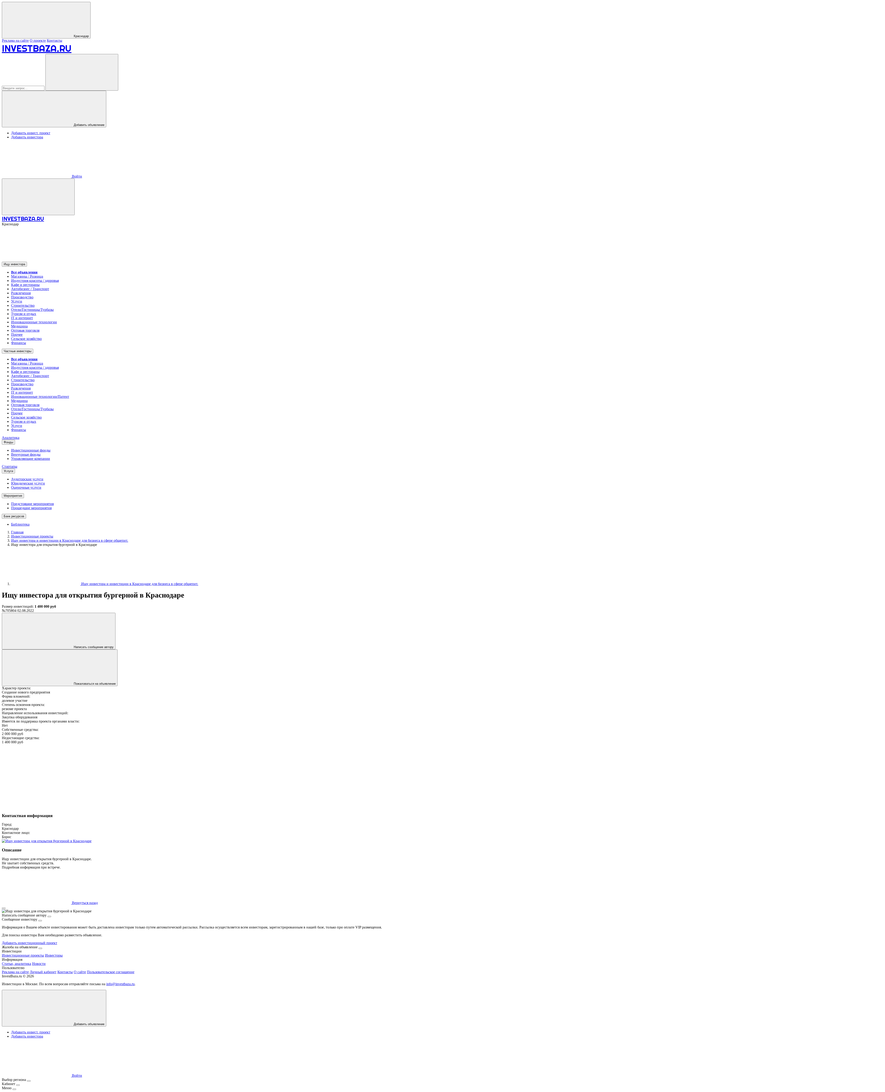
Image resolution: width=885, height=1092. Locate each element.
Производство (22, 297)
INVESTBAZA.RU (36, 48)
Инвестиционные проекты (23, 955)
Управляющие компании (30, 459)
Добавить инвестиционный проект (29, 943)
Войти (76, 176)
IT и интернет (22, 318)
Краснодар (81, 36)
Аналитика (10, 438)
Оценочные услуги (26, 487)
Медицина (19, 326)
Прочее (17, 334)
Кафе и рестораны (25, 285)
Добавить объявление (88, 125)
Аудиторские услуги (27, 479)
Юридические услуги (28, 483)
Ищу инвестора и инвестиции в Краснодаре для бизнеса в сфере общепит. (139, 584)
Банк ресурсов (14, 516)
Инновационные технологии (34, 322)
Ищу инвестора (14, 264)
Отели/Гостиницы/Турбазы (32, 310)
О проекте (38, 40)
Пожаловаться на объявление (94, 683)
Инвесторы (54, 955)
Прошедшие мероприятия (31, 508)
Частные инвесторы (17, 351)
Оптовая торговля (25, 330)
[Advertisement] (140, 776)
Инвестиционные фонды (30, 450)
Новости (39, 964)
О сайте (80, 972)
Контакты (54, 40)
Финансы (18, 343)
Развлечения (21, 293)
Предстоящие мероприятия (32, 504)
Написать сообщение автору (93, 647)
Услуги (16, 301)
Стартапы (9, 466)
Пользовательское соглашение (110, 972)
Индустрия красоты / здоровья (35, 281)
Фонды (8, 442)
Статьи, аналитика (16, 964)
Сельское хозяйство (26, 339)
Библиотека (20, 524)
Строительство (23, 305)
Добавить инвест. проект (30, 133)
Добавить (88, 1024)
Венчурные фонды (26, 454)
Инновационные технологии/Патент (40, 397)
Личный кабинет (43, 972)
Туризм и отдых (23, 314)
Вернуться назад (84, 903)
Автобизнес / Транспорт (30, 289)
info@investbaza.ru (120, 984)
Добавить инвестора (27, 137)
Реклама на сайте (15, 40)
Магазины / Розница (27, 276)
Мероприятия (13, 495)
